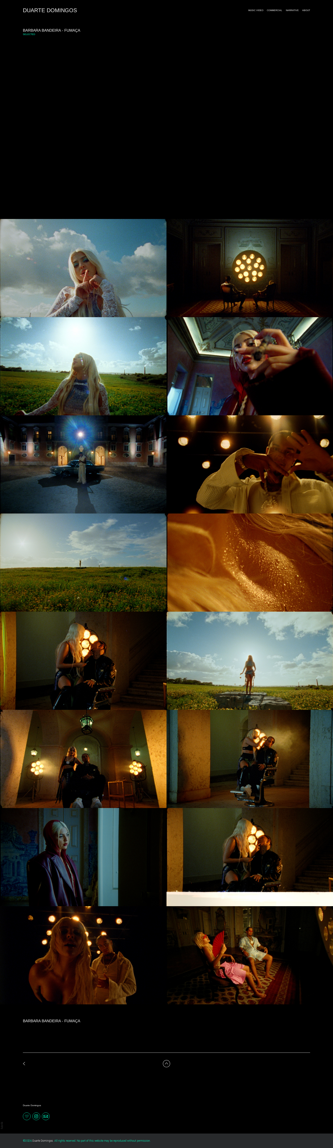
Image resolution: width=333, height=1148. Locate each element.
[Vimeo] (27, 1116)
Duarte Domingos (32, 1105)
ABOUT (306, 10)
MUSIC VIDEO (255, 10)
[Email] (46, 1116)
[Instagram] (36, 1116)
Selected (29, 34)
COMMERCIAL (274, 10)
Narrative (292, 10)
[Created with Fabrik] (2, 1125)
